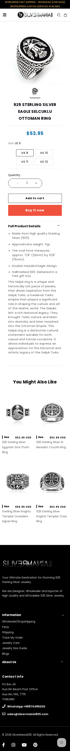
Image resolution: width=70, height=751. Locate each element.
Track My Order (12, 638)
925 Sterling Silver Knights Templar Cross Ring (51, 516)
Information (11, 615)
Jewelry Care (11, 643)
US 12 (44, 162)
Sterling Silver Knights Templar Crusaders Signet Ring (16, 516)
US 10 (44, 153)
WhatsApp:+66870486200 (26, 706)
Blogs (5, 654)
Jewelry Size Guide (14, 648)
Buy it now (34, 210)
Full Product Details (24, 226)
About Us (9, 662)
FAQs (5, 627)
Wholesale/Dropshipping (18, 621)
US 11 (24, 162)
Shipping (8, 632)
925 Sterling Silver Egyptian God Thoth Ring (15, 447)
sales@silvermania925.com (27, 714)
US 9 (24, 153)
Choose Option (18, 428)
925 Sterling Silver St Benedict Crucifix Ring (51, 444)
